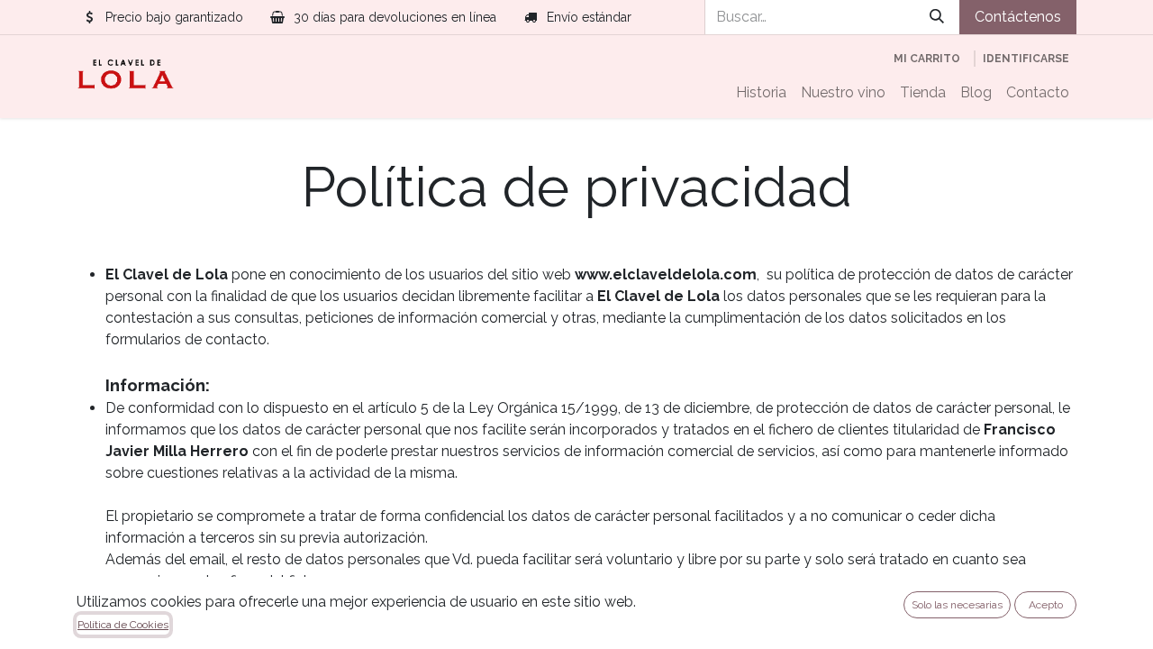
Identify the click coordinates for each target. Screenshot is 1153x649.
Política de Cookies (122, 624)
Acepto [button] (1046, 605)
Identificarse (1026, 58)
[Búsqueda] (936, 17)
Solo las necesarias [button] (957, 605)
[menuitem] (761, 93)
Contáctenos (1018, 16)
